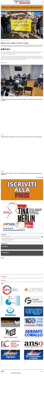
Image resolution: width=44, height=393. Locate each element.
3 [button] (3, 373)
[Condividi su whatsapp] (9, 49)
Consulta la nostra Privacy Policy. (7, 240)
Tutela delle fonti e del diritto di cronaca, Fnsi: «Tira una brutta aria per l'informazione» (21, 136)
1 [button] (1, 373)
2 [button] (2, 373)
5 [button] (5, 373)
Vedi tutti (41, 371)
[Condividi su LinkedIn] (6, 49)
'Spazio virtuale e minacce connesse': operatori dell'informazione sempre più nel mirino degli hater (21, 174)
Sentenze (3, 280)
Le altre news (40, 177)
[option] (22, 373)
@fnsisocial (3, 62)
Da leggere (4, 276)
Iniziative (3, 40)
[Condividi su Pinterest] (7, 49)
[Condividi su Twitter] (4, 49)
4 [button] (4, 373)
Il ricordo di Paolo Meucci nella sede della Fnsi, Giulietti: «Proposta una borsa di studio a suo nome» (21, 100)
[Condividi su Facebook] (2, 49)
